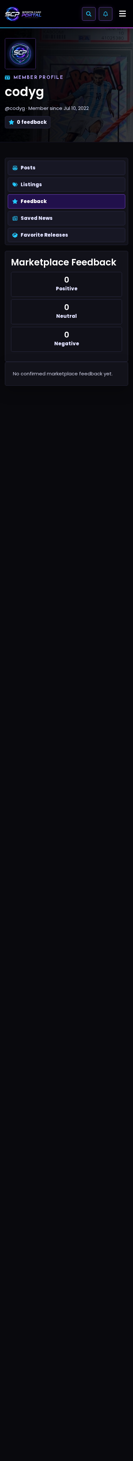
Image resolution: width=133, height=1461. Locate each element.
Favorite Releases (44, 234)
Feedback (34, 201)
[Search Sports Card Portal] (89, 14)
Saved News (37, 218)
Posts (28, 167)
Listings (31, 184)
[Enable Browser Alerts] (105, 14)
